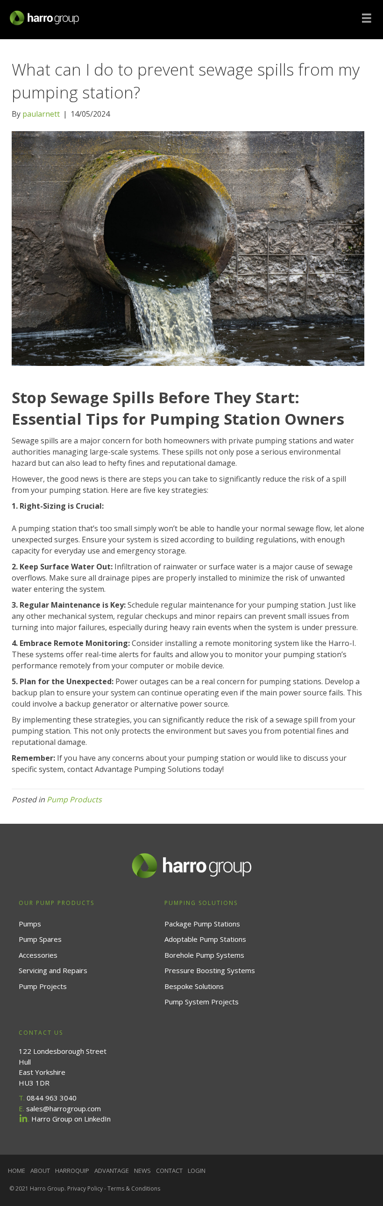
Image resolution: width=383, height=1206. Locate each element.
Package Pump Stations (202, 923)
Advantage (111, 1170)
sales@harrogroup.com (63, 1108)
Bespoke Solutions (194, 986)
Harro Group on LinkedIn (71, 1118)
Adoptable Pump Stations (205, 939)
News (142, 1170)
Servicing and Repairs (53, 970)
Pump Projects (43, 986)
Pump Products (74, 799)
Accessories (38, 955)
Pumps (30, 923)
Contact (169, 1170)
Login (197, 1170)
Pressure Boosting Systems (209, 970)
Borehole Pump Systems (204, 955)
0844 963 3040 (52, 1097)
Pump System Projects (201, 1001)
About (40, 1170)
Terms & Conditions (133, 1188)
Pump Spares (40, 939)
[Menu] (366, 18)
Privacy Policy (85, 1188)
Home (16, 1170)
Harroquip (72, 1170)
